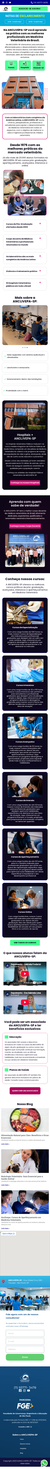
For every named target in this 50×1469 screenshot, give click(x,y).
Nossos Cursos (25, 1444)
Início (22, 1439)
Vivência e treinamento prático (21, 271)
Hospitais (23, 1448)
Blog (21, 1453)
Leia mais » (5, 1144)
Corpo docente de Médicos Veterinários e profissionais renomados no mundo (19, 241)
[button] (25, 225)
